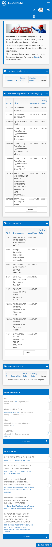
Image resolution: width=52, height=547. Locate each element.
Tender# (9, 80)
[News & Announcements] (34, 16)
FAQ (16, 401)
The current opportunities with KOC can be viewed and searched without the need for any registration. (26, 48)
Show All (26, 441)
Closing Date (32, 79)
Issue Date (22, 79)
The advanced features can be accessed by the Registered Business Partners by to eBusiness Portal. (26, 57)
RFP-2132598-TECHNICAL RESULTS (17, 460)
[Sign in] (48, 9)
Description (18, 233)
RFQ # (8, 103)
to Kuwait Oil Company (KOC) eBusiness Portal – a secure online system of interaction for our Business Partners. (25, 39)
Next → (31, 209)
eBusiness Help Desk (12, 412)
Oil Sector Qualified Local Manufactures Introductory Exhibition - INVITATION (19, 507)
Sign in (37, 57)
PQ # (8, 233)
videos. (7, 436)
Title (16, 80)
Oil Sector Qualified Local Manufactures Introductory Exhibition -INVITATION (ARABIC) (19, 490)
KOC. (13, 425)
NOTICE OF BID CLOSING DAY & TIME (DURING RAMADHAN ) (18, 472)
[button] (9, 28)
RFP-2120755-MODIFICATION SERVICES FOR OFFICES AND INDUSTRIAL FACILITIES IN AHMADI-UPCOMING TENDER (18, 528)
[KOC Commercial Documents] (34, 9)
